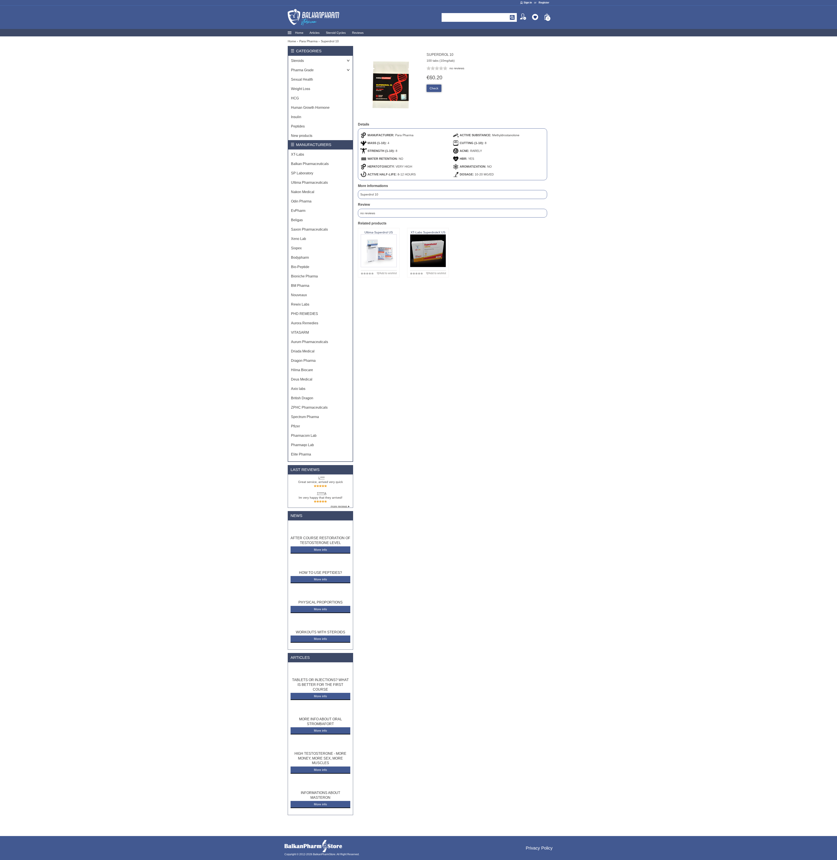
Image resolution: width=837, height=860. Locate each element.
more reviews (339, 506)
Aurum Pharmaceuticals (309, 342)
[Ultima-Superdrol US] (379, 250)
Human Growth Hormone (310, 107)
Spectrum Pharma (305, 417)
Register (544, 2)
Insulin (296, 117)
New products (301, 136)
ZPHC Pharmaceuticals (309, 407)
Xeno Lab (298, 239)
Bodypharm (300, 257)
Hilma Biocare (302, 370)
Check (434, 88)
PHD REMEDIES (304, 314)
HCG (295, 98)
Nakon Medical (302, 192)
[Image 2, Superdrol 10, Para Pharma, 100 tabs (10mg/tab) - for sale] (390, 116)
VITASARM (300, 332)
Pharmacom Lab (303, 435)
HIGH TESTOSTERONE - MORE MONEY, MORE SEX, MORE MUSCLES (320, 758)
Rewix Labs (300, 304)
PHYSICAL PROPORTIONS (320, 602)
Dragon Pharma (303, 360)
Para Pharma (404, 135)
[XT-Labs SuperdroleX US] (428, 250)
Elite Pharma (301, 454)
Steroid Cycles (336, 32)
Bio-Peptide (300, 267)
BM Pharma (300, 285)
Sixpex (296, 248)
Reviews (358, 32)
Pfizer (295, 426)
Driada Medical (303, 351)
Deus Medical (301, 379)
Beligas (297, 220)
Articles (315, 32)
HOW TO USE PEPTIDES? (320, 572)
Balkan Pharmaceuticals (310, 164)
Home (299, 32)
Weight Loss (300, 89)
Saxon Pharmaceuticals (309, 229)
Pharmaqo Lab (302, 445)
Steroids (297, 61)
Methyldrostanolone (505, 135)
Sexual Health (302, 79)
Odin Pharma (301, 201)
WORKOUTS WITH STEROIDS (320, 632)
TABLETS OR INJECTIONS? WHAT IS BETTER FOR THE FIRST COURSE (320, 684)
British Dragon (302, 398)
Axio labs (298, 389)
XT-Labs (297, 154)
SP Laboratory (302, 173)
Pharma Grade (302, 70)
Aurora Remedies (304, 323)
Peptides (298, 126)
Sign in (528, 2)
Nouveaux (299, 295)
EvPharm (298, 210)
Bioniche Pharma (304, 276)
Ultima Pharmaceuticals (309, 182)
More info (320, 549)
